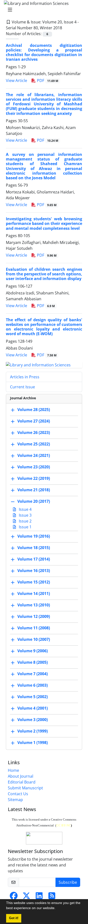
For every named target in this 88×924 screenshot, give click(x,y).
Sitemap (15, 799)
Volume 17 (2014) (33, 559)
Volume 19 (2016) (33, 536)
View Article (16, 80)
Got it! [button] (13, 918)
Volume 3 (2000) (32, 720)
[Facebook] (14, 897)
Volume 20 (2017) (33, 501)
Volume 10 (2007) (33, 639)
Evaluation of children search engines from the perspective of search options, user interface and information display (44, 274)
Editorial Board (21, 782)
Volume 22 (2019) (33, 478)
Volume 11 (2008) (33, 628)
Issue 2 (25, 521)
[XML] (66, 27)
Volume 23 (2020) (33, 467)
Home (13, 770)
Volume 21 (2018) (33, 490)
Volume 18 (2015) (33, 548)
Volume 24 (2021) (33, 455)
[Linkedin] (39, 897)
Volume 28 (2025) (33, 409)
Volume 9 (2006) (32, 651)
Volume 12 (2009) (33, 616)
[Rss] (52, 897)
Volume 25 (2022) (33, 444)
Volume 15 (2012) (33, 582)
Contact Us (18, 793)
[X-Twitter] (26, 897)
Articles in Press (24, 377)
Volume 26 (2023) (33, 432)
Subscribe (68, 882)
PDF (47, 80)
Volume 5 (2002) (32, 697)
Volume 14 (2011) (33, 593)
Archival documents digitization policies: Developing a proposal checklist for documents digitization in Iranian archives (44, 52)
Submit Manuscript (25, 788)
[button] (57, 908)
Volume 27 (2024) (33, 421)
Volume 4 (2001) (32, 708)
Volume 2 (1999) (32, 731)
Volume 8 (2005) (32, 662)
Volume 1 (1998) (32, 742)
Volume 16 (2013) (33, 570)
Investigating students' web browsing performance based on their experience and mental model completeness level (44, 223)
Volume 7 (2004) (32, 674)
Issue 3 (25, 515)
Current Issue (22, 387)
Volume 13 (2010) (33, 605)
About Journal (20, 776)
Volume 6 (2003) (32, 685)
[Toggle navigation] (42, 9)
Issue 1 (25, 527)
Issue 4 (25, 509)
